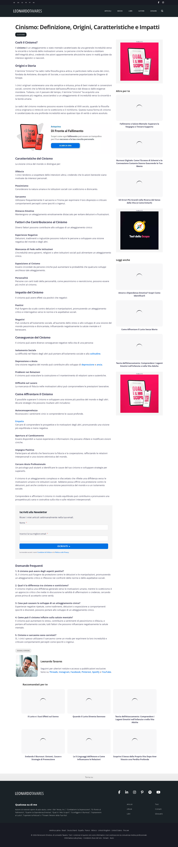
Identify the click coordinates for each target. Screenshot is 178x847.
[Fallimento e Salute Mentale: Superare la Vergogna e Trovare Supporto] (139, 108)
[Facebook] (120, 792)
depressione (87, 364)
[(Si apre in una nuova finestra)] (163, 2)
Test (157, 804)
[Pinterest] (143, 792)
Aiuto (112, 838)
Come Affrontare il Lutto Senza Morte (139, 329)
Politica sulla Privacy (62, 552)
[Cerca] (162, 10)
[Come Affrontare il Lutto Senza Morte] (139, 313)
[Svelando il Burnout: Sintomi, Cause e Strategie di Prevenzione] (43, 741)
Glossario (159, 814)
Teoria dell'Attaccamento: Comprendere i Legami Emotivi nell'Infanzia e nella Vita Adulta (134, 719)
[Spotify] (151, 792)
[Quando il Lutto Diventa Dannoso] (89, 701)
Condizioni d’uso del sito (92, 838)
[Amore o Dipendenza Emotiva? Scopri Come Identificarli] (139, 277)
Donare (106, 838)
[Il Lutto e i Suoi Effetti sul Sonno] (43, 701)
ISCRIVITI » (63, 546)
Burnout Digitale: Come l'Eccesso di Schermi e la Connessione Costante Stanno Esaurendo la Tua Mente (139, 163)
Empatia (19, 421)
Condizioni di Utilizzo (44, 552)
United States (117, 830)
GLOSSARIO (21, 35)
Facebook (76, 671)
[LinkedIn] (128, 792)
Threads (53, 671)
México (94, 830)
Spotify (96, 671)
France (87, 830)
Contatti (158, 809)
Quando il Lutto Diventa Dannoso (89, 716)
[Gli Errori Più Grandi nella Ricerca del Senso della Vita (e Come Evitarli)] (139, 184)
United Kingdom (104, 830)
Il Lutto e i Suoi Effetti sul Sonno (43, 716)
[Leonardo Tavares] (29, 793)
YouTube (106, 671)
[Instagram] (136, 792)
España (81, 830)
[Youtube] (159, 792)
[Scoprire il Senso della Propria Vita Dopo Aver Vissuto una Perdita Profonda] (135, 741)
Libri (128, 814)
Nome (22, 522)
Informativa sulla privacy (73, 838)
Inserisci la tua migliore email (32, 533)
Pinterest (86, 671)
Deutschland (72, 830)
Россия (126, 830)
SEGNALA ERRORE (23, 651)
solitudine (95, 353)
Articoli (129, 804)
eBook (129, 809)
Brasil (64, 830)
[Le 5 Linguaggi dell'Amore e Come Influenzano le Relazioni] (89, 741)
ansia (99, 364)
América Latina (54, 830)
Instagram (64, 671)
